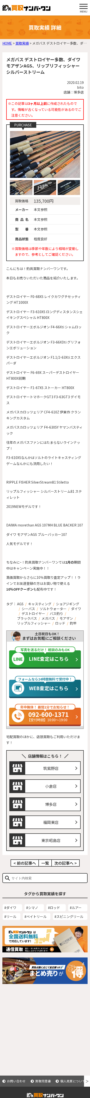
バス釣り (56, 613)
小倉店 (51, 786)
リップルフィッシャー (34, 623)
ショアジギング (67, 603)
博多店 (51, 804)
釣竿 (73, 623)
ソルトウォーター (53, 608)
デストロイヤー (33, 613)
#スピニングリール (68, 916)
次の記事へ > (65, 863)
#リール (10, 916)
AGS (20, 603)
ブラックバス (27, 618)
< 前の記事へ (24, 863)
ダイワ (76, 608)
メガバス (48, 618)
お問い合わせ (16, 1081)
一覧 (45, 863)
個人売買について (72, 1081)
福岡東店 (51, 822)
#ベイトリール (35, 916)
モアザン (66, 618)
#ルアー (76, 907)
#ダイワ (10, 907)
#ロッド (54, 907)
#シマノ (32, 907)
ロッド (60, 623)
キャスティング (39, 603)
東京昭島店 (50, 840)
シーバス (28, 608)
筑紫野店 (51, 768)
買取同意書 (43, 1081)
